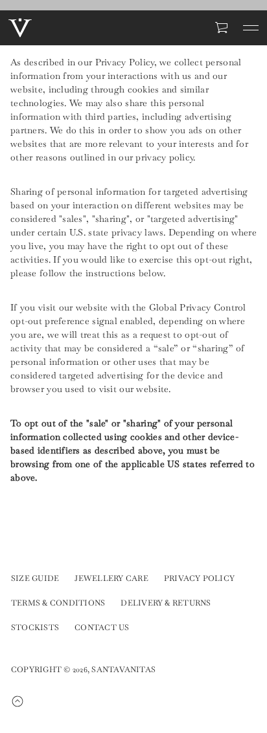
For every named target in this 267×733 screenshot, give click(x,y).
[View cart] (222, 28)
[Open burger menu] (251, 28)
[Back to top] (25, 701)
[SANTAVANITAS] (20, 27)
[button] (222, 28)
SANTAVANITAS (123, 669)
